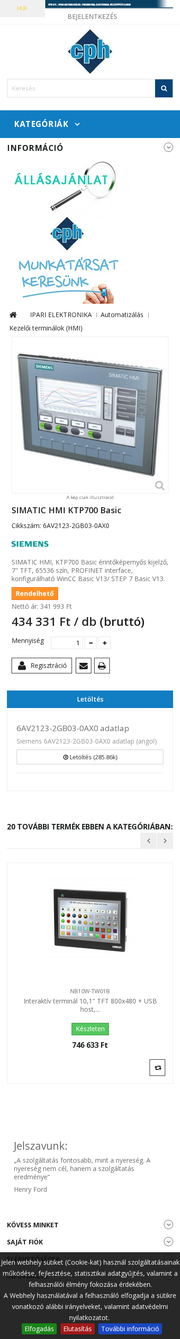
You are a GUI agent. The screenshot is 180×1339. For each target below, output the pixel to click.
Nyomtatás (103, 667)
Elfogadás (39, 1328)
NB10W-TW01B (90, 991)
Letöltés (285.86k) (92, 757)
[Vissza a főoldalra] (13, 315)
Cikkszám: (26, 526)
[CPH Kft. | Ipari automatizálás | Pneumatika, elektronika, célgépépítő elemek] (90, 4)
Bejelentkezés (92, 16)
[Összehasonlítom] (157, 1067)
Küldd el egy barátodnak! (85, 667)
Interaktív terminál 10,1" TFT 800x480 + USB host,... (90, 1005)
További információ (130, 1328)
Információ (35, 148)
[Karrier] (67, 230)
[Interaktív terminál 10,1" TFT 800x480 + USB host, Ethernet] (90, 920)
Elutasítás (77, 1328)
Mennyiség (28, 640)
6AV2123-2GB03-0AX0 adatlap (73, 728)
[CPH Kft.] (90, 51)
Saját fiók (25, 1241)
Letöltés (90, 699)
